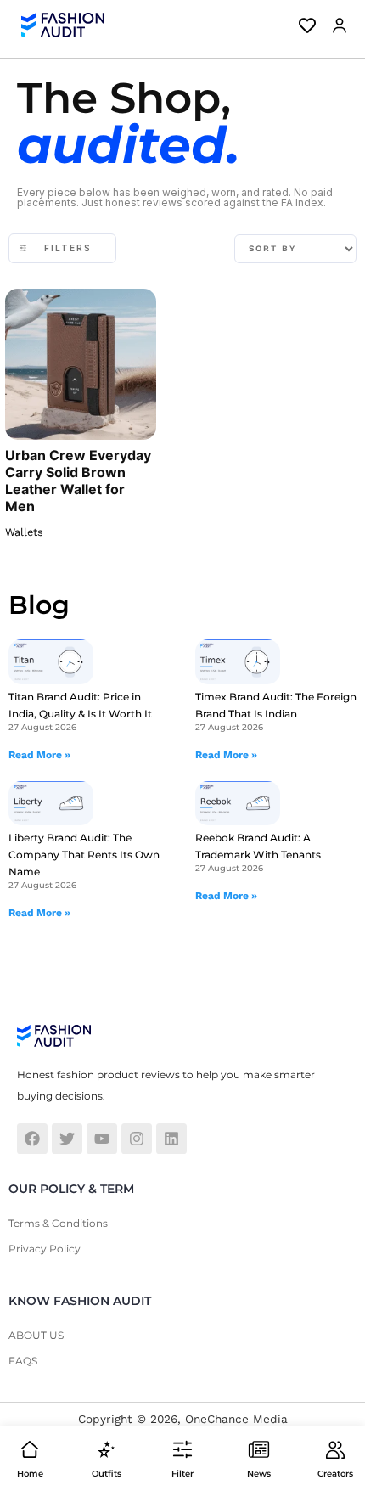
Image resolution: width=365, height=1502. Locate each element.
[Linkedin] (171, 1138)
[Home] (29, 1449)
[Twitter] (67, 1138)
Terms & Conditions (58, 1223)
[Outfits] (106, 1449)
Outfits (106, 1473)
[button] (335, 25)
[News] (259, 1449)
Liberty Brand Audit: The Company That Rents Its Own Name (84, 854)
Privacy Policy (44, 1248)
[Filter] (182, 1449)
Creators (335, 1473)
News (259, 1473)
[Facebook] (32, 1138)
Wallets (24, 532)
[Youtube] (102, 1138)
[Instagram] (136, 1138)
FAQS (22, 1360)
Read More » (39, 755)
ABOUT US (36, 1335)
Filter (182, 1473)
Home (30, 1473)
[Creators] (335, 1449)
